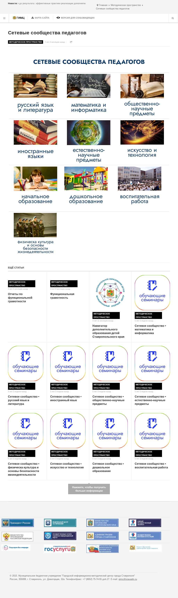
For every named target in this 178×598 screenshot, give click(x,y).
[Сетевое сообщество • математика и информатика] (152, 292)
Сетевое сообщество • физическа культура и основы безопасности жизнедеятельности (23, 469)
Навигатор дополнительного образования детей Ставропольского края (108, 331)
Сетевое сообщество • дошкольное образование (108, 467)
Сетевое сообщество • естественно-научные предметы (150, 400)
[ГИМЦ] (19, 18)
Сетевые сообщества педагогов (47, 32)
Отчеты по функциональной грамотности (20, 298)
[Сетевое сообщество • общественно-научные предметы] (110, 363)
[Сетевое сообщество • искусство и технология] (68, 430)
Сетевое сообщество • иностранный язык (66, 398)
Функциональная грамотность (62, 296)
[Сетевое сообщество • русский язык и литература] (25, 363)
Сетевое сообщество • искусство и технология (67, 465)
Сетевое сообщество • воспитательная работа (151, 465)
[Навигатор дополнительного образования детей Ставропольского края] (110, 292)
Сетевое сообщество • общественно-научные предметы (108, 400)
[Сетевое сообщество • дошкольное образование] (110, 430)
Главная (103, 5)
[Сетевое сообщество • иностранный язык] (68, 363)
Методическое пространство (126, 5)
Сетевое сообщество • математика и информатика (150, 329)
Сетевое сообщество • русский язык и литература (23, 400)
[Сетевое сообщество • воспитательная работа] (152, 430)
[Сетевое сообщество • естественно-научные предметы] (152, 363)
